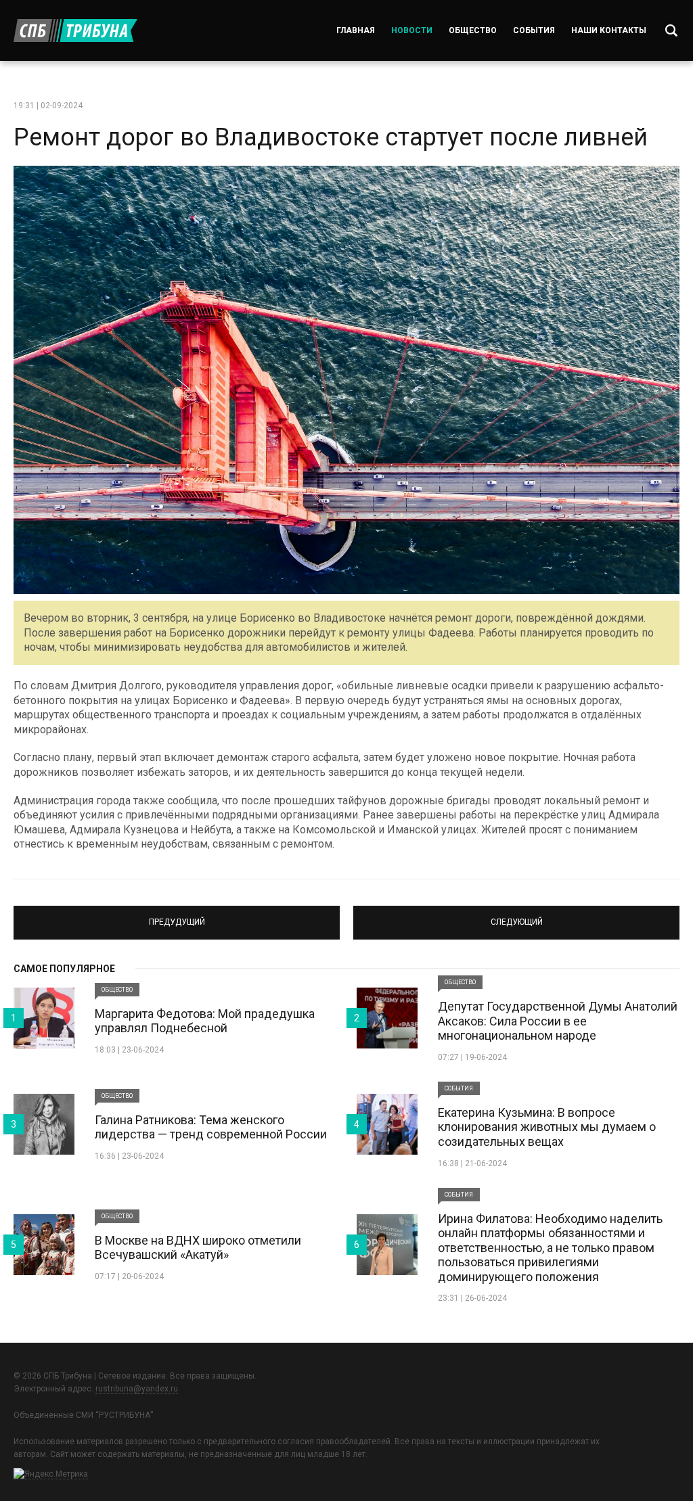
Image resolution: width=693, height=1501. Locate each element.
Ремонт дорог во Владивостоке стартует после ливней (331, 137)
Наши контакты (608, 30)
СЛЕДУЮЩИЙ (517, 916)
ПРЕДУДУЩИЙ (177, 916)
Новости (411, 30)
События (534, 30)
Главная (355, 30)
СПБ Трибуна (75, 30)
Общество (473, 30)
